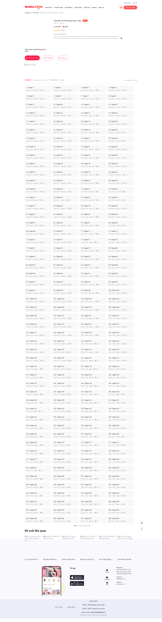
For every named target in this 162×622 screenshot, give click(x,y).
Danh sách (78, 7)
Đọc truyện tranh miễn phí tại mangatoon (93, 615)
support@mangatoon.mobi (123, 569)
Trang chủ (48, 7)
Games (94, 7)
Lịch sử (135, 3)
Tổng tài (62, 23)
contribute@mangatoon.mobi (124, 573)
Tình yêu (35, 13)
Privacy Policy (93, 601)
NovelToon (69, 7)
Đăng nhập (127, 3)
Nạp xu (101, 7)
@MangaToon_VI (121, 579)
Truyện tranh (58, 7)
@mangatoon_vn (120, 584)
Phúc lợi (87, 7)
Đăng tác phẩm (130, 7)
